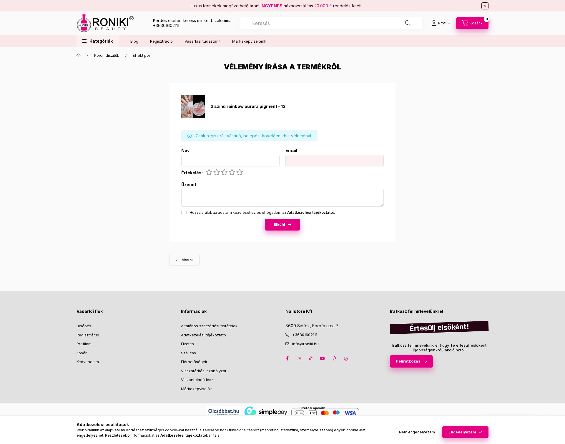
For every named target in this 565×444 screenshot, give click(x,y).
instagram (299, 358)
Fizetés (187, 343)
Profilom (84, 343)
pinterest (334, 358)
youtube (322, 358)
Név (185, 150)
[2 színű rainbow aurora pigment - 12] (193, 106)
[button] (98, 41)
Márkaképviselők (196, 388)
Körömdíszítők (106, 55)
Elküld (279, 224)
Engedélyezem (462, 432)
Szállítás (188, 352)
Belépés (84, 325)
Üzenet (188, 184)
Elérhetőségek (194, 361)
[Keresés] (407, 23)
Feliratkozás (408, 361)
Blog (134, 41)
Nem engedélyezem (417, 432)
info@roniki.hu (305, 343)
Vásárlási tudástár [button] (201, 41)
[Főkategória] (79, 55)
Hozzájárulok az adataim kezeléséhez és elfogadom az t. (262, 212)
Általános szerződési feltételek (209, 325)
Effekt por (141, 55)
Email (291, 150)
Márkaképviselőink (249, 41)
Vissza (187, 260)
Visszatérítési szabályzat (203, 370)
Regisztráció (161, 41)
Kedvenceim (88, 361)
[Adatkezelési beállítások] (346, 358)
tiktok (311, 358)
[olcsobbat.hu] (223, 411)
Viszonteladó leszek (199, 379)
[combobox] (331, 23)
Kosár (82, 352)
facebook (287, 358)
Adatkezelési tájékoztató (203, 335)
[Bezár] (484, 5)
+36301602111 (166, 25)
